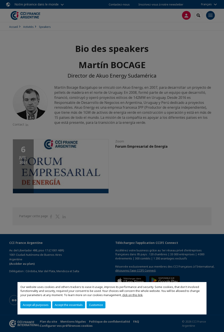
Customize (96, 305)
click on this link (132, 295)
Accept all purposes (36, 305)
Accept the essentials (69, 305)
